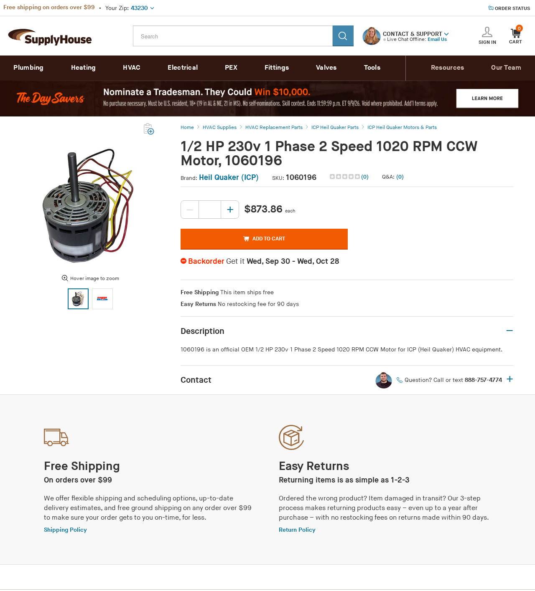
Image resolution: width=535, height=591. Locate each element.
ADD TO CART (268, 238)
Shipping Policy (65, 529)
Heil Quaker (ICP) (229, 177)
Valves (326, 68)
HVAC (131, 68)
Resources (447, 68)
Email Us (437, 39)
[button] (446, 33)
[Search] (343, 35)
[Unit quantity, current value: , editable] (210, 209)
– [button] (509, 330)
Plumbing (28, 68)
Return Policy (297, 529)
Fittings (277, 68)
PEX (231, 68)
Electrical (183, 68)
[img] (345, 176)
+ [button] (509, 379)
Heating (83, 68)
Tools (372, 68)
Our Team (506, 68)
